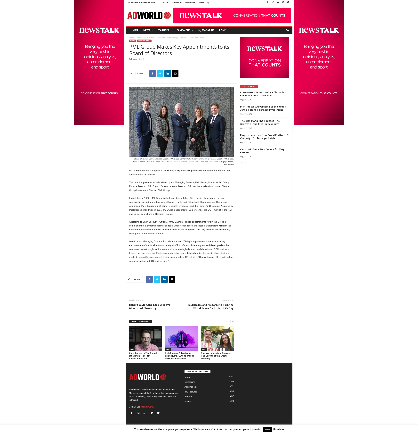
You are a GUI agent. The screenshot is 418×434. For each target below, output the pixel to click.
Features (163, 30)
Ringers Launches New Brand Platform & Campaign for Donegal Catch (264, 136)
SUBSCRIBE (177, 2)
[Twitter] (288, 2)
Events (188, 401)
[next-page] (232, 321)
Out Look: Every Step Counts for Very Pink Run (262, 151)
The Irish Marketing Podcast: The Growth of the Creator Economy (216, 355)
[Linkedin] (278, 2)
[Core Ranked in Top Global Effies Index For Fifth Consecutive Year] (145, 338)
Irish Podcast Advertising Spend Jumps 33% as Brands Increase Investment (179, 355)
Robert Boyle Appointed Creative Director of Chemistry (149, 306)
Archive (188, 396)
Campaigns (183, 30)
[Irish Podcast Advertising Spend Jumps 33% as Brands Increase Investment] (181, 338)
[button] (287, 30)
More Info (278, 429)
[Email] (175, 73)
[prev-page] (228, 321)
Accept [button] (267, 430)
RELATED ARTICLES (140, 321)
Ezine (222, 30)
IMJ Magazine (206, 30)
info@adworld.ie (148, 407)
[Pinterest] (283, 2)
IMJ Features (191, 392)
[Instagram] (273, 2)
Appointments (149, 37)
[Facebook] (268, 2)
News (146, 30)
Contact (165, 2)
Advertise (190, 2)
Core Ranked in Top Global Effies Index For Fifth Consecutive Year (143, 355)
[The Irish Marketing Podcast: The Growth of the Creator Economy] (217, 338)
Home (135, 30)
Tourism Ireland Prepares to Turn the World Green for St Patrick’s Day (210, 306)
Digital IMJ (203, 2)
